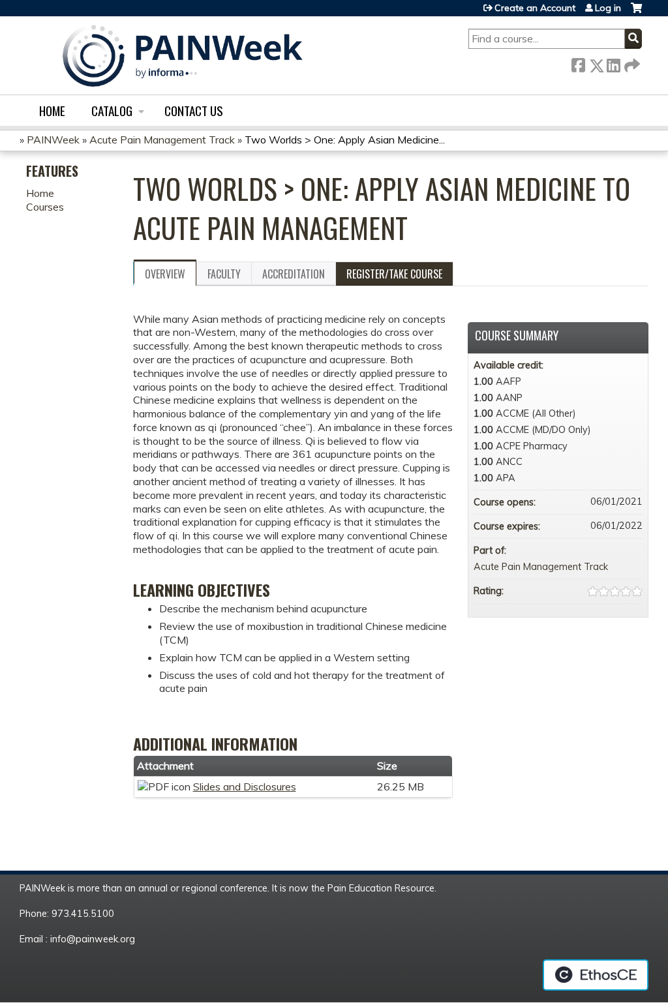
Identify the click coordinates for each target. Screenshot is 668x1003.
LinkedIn (613, 62)
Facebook (577, 62)
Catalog (111, 110)
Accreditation (293, 274)
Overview (165, 274)
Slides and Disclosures (244, 786)
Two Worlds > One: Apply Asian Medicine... (345, 139)
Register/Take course (394, 274)
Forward (630, 62)
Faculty (224, 274)
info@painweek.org (92, 939)
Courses (45, 206)
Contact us (193, 110)
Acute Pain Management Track (162, 139)
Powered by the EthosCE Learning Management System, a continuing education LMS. (595, 975)
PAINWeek (53, 139)
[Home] (182, 55)
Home (52, 110)
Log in (608, 7)
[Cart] (636, 12)
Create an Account (534, 7)
